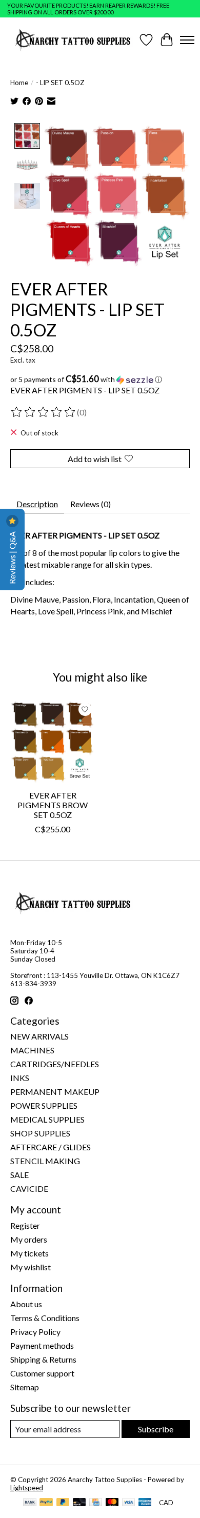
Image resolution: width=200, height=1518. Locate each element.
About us (26, 1304)
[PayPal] (46, 1503)
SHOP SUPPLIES (40, 1133)
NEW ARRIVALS (39, 1036)
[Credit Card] (95, 1503)
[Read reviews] (43, 412)
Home (19, 82)
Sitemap (24, 1387)
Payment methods (42, 1345)
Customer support (42, 1373)
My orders (28, 1239)
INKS (19, 1078)
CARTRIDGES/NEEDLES (54, 1064)
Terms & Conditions (44, 1318)
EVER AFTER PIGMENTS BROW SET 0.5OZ (52, 805)
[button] (100, 379)
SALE (19, 1175)
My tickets (29, 1253)
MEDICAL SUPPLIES (47, 1119)
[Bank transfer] (29, 1503)
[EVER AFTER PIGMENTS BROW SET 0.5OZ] (52, 742)
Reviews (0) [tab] (90, 504)
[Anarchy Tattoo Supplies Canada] (73, 40)
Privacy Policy (35, 1331)
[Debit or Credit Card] (79, 1503)
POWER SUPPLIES (43, 1105)
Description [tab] (37, 504)
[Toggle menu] (187, 40)
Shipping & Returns (43, 1359)
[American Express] (145, 1503)
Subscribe (155, 1429)
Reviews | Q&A (12, 557)
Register (25, 1225)
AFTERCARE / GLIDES (50, 1147)
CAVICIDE (29, 1188)
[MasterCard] (112, 1503)
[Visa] (128, 1503)
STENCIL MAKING (45, 1161)
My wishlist (30, 1267)
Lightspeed (26, 1488)
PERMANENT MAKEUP (54, 1091)
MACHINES (32, 1050)
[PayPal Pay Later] (63, 1503)
